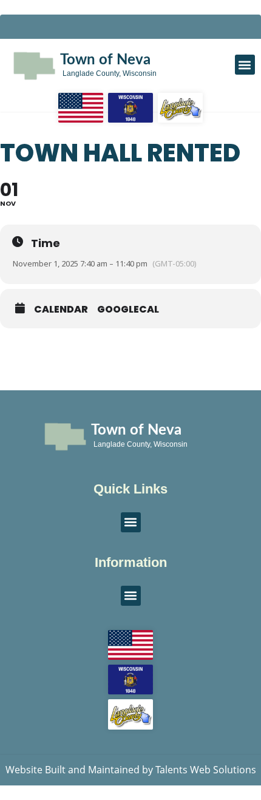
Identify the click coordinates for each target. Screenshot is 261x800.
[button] (245, 65)
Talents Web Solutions (205, 769)
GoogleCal (128, 309)
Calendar (61, 309)
